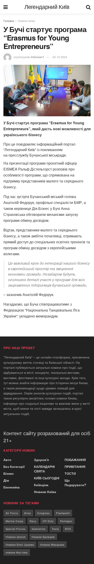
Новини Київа (26, 21)
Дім (6, 480)
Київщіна (41, 485)
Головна (8, 21)
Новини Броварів (43, 537)
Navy (33, 521)
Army (27, 513)
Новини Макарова (52, 544)
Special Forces (16, 529)
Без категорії (14, 466)
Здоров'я (41, 459)
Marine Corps (15, 521)
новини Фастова (17, 552)
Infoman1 (37, 57)
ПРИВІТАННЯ (75, 466)
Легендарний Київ (46, 7)
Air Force (12, 513)
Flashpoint (63, 513)
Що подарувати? (75, 482)
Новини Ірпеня (16, 537)
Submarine (39, 529)
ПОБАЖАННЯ (75, 459)
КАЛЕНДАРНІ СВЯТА (44, 468)
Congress (43, 513)
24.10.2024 (59, 57)
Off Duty (48, 521)
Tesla (55, 529)
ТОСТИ (70, 473)
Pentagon (66, 521)
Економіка (11, 487)
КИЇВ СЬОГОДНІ (46, 478)
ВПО (68, 529)
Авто (7, 459)
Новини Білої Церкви (20, 544)
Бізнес (8, 473)
